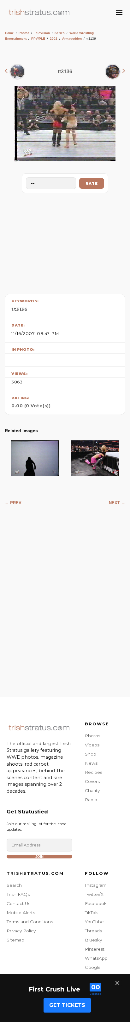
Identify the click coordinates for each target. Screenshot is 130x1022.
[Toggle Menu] (119, 12)
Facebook (96, 903)
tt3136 (19, 309)
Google (93, 967)
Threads (93, 930)
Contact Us (18, 903)
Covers (92, 781)
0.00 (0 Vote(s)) (30, 405)
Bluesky (93, 939)
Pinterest (94, 949)
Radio (91, 799)
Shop (90, 754)
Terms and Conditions (30, 921)
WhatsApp (96, 958)
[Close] (117, 983)
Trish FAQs (18, 894)
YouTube (94, 921)
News (91, 763)
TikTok (91, 912)
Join (39, 856)
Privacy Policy (21, 930)
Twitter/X (94, 894)
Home (9, 33)
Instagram (95, 885)
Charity (92, 790)
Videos (92, 744)
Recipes (93, 772)
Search (14, 885)
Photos (24, 33)
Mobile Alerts (21, 912)
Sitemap (15, 939)
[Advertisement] (65, 242)
